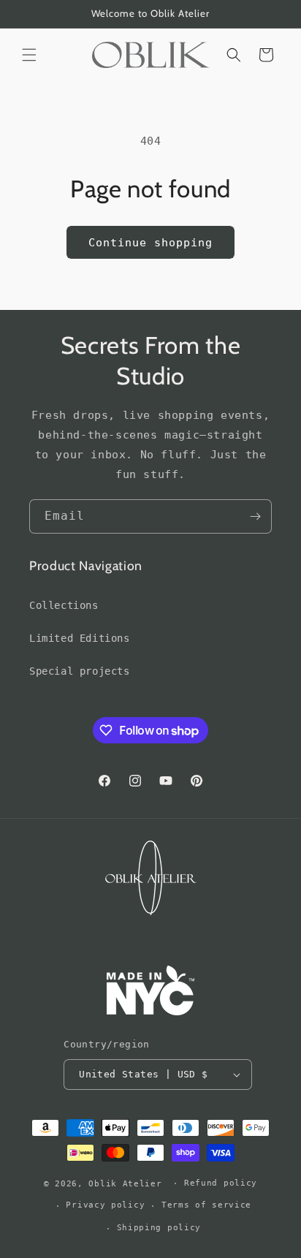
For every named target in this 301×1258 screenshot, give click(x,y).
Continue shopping (150, 242)
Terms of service (206, 1205)
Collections (64, 605)
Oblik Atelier (127, 1183)
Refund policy (220, 1183)
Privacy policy (105, 1205)
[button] (29, 55)
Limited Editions (79, 638)
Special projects (79, 671)
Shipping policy (159, 1227)
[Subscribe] (255, 516)
